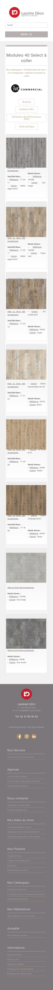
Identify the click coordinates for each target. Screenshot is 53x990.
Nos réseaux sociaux (17, 935)
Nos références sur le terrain (21, 916)
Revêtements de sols (17, 899)
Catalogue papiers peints (19, 827)
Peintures (12, 865)
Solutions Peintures (16, 889)
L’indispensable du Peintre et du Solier (26, 894)
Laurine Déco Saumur (17, 786)
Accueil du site (14, 955)
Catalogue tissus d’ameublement (23, 832)
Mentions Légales (16, 964)
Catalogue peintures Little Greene (23, 837)
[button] (24, 34)
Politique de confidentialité (20, 969)
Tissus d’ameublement (18, 861)
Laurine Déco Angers (17, 776)
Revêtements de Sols (17, 870)
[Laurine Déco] (26, 12)
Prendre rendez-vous (17, 810)
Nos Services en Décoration (20, 757)
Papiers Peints (14, 856)
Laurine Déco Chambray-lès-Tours (23, 781)
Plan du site (13, 959)
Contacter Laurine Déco (18, 805)
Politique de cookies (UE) (19, 974)
